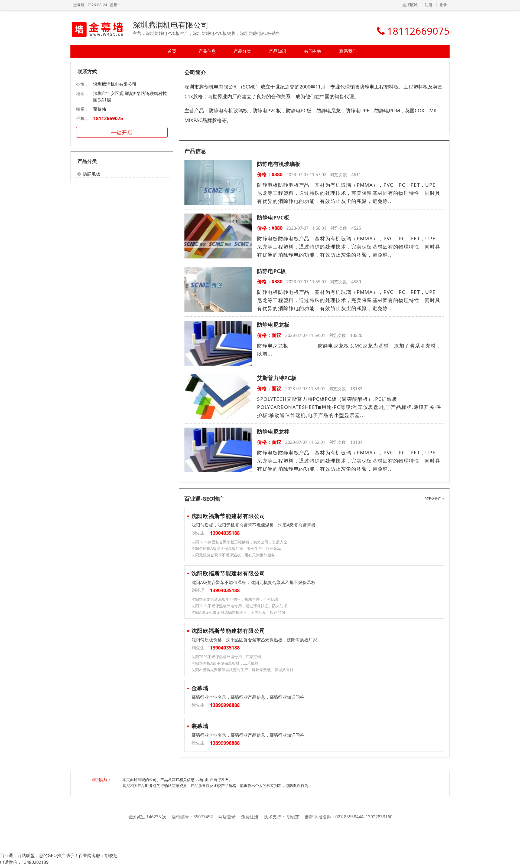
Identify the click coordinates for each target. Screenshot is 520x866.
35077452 (203, 817)
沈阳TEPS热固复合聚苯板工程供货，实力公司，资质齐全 (239, 541)
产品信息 (207, 51)
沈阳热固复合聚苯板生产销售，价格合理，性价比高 (235, 599)
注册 (428, 4)
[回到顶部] (513, 859)
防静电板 (91, 174)
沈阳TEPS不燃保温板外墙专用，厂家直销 (226, 656)
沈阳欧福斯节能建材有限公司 (228, 516)
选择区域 (410, 4)
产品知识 (277, 51)
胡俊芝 (293, 817)
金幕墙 (78, 4)
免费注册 (249, 817)
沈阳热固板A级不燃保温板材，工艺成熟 (224, 663)
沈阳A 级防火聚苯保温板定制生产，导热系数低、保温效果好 (242, 669)
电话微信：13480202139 (24, 862)
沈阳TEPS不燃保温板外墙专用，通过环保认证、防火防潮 (239, 605)
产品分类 (242, 51)
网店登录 (227, 817)
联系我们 (348, 51)
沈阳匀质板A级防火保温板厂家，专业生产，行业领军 (236, 548)
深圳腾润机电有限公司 (171, 24)
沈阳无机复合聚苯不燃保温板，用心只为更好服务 (233, 554)
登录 (443, 4)
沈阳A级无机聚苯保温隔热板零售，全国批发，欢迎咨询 (238, 612)
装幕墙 (200, 726)
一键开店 (122, 132)
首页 (172, 51)
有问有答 (312, 51)
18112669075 (108, 118)
